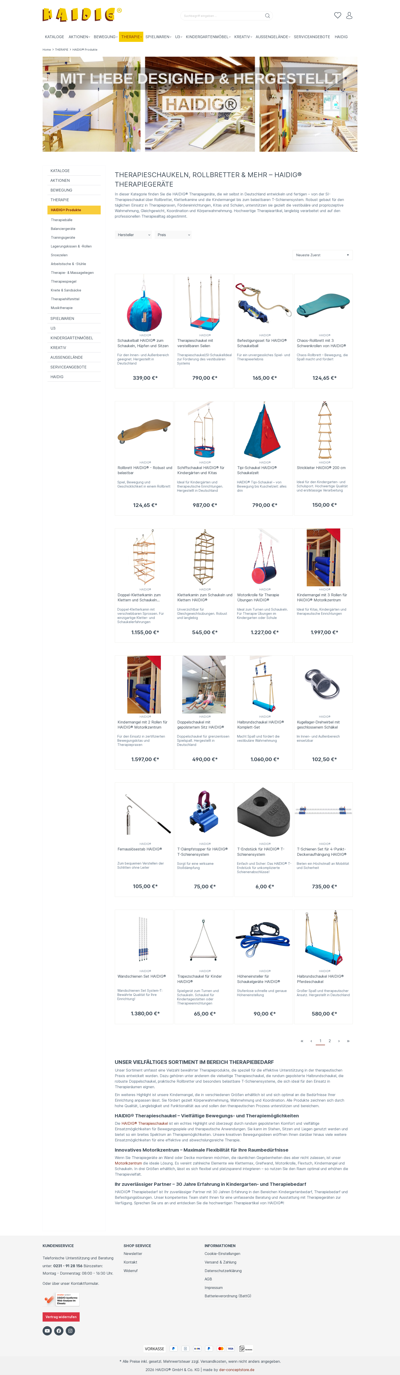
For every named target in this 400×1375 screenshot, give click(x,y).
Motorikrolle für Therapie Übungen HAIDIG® (258, 597)
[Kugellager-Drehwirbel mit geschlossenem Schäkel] (323, 685)
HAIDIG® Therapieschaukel (145, 1123)
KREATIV (58, 347)
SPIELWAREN (62, 318)
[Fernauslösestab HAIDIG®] (144, 812)
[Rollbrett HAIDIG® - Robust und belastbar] (144, 430)
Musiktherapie (62, 308)
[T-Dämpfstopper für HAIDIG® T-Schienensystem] (204, 812)
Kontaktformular (84, 1283)
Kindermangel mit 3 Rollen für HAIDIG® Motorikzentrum (322, 597)
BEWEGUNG (61, 190)
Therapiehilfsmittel (65, 299)
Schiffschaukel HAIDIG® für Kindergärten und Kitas (200, 470)
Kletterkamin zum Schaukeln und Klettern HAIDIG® (205, 597)
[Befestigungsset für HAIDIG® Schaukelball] (264, 303)
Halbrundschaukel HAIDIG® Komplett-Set (260, 724)
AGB (208, 1279)
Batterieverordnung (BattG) (228, 1296)
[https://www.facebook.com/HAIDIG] (58, 1330)
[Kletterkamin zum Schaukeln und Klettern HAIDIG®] (204, 557)
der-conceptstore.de (236, 1369)
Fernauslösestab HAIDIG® (140, 849)
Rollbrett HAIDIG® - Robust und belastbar (145, 470)
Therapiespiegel (63, 281)
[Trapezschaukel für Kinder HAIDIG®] (204, 939)
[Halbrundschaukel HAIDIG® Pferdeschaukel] (323, 939)
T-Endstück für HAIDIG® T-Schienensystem (260, 851)
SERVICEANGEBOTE (68, 367)
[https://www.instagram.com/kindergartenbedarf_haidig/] (70, 1330)
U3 (53, 328)
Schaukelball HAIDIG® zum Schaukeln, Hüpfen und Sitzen (143, 343)
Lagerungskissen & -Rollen (71, 246)
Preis (162, 234)
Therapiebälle (61, 220)
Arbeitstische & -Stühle (68, 264)
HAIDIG (56, 376)
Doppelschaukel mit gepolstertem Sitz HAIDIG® (200, 724)
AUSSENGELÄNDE (66, 357)
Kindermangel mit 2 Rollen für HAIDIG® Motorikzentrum (142, 724)
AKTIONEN (60, 180)
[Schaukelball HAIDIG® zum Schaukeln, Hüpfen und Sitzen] (144, 303)
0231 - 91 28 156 (67, 1266)
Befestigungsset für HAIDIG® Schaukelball (262, 343)
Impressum (214, 1287)
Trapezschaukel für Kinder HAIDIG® (199, 979)
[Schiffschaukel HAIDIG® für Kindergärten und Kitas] (204, 430)
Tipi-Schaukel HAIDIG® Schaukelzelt (257, 470)
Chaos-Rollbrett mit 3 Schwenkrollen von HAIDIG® (321, 343)
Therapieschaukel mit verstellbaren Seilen (195, 343)
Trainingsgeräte (63, 237)
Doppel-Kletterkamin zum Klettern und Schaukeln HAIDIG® (139, 598)
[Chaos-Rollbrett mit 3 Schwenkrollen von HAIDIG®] (323, 303)
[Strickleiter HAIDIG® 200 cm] (323, 430)
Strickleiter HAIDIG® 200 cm (321, 467)
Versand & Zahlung (220, 1262)
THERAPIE (59, 200)
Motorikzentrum (128, 1163)
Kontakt (130, 1262)
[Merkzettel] (337, 15)
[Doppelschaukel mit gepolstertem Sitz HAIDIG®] (204, 685)
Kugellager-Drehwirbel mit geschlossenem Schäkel (318, 724)
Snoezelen (59, 255)
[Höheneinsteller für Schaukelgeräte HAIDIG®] (264, 939)
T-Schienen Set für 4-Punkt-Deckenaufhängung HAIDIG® (322, 851)
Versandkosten (213, 1361)
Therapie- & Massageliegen (72, 273)
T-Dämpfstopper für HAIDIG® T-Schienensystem (202, 851)
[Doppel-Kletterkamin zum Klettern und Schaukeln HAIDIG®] (144, 557)
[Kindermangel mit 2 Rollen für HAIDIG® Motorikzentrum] (144, 685)
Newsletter (133, 1253)
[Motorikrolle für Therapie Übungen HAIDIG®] (264, 557)
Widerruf (131, 1270)
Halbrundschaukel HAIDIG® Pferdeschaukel (320, 979)
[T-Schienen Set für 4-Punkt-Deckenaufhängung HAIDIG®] (323, 812)
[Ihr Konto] (349, 15)
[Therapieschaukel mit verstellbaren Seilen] (204, 303)
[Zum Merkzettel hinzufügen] (168, 278)
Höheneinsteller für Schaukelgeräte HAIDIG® (258, 979)
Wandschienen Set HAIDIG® (142, 976)
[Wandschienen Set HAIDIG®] (144, 939)
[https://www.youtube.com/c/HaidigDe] (47, 1330)
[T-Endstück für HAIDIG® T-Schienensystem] (264, 812)
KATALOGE (60, 170)
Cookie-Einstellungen (222, 1253)
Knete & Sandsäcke (66, 290)
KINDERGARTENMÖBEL (71, 338)
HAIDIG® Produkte (66, 210)
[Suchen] (267, 15)
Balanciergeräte (63, 229)
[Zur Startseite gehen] (83, 16)
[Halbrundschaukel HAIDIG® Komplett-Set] (264, 685)
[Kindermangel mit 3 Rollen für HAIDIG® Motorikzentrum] (323, 557)
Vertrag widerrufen (61, 1317)
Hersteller (126, 234)
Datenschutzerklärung (223, 1270)
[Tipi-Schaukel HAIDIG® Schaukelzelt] (264, 430)
